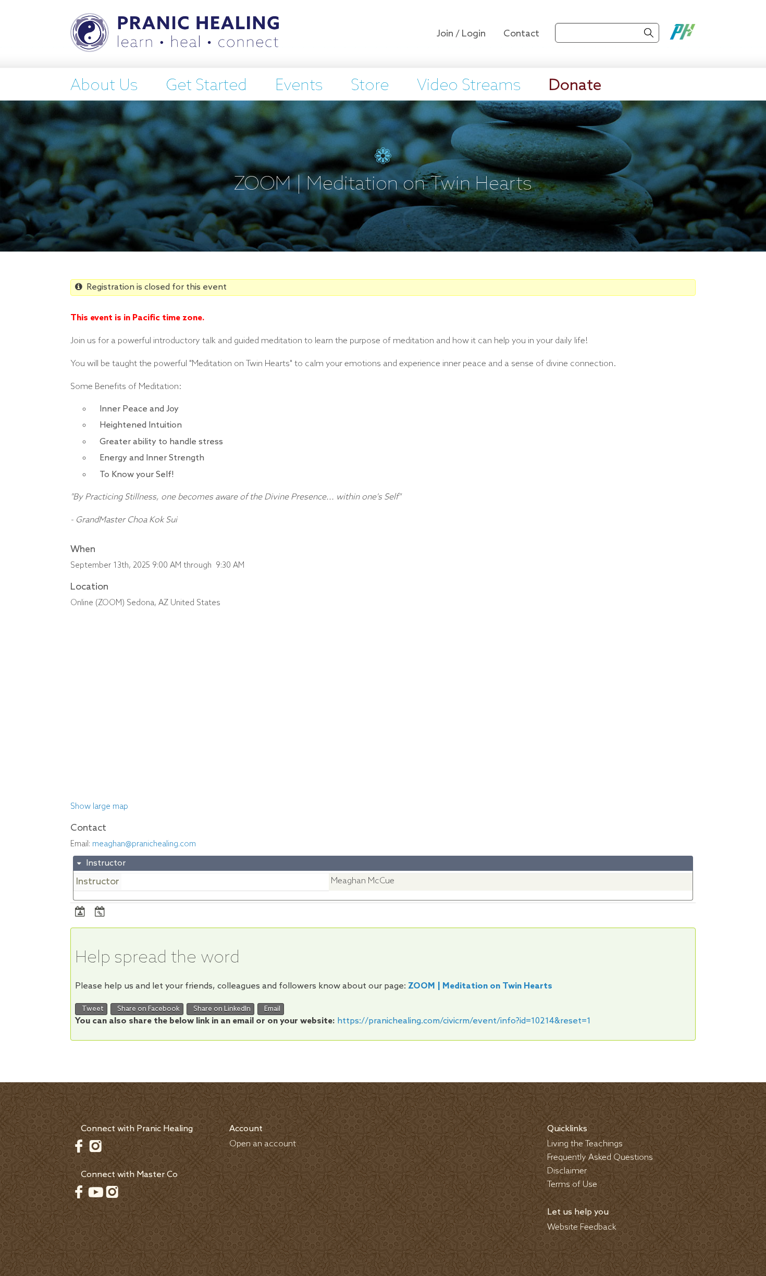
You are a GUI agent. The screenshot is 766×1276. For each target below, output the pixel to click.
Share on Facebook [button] (147, 1009)
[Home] (174, 34)
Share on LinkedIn (220, 1009)
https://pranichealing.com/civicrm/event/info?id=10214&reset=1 (464, 1021)
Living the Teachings (585, 1144)
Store (370, 86)
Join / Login (461, 34)
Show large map (99, 806)
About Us (104, 86)
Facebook (78, 1145)
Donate (575, 86)
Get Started (206, 86)
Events (299, 86)
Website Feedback (581, 1227)
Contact (521, 34)
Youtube (95, 1191)
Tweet (91, 1009)
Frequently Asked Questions (600, 1157)
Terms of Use (572, 1185)
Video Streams (469, 86)
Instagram (95, 1145)
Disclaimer (567, 1171)
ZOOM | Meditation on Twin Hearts (480, 986)
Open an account (262, 1144)
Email (270, 1009)
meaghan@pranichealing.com (144, 844)
